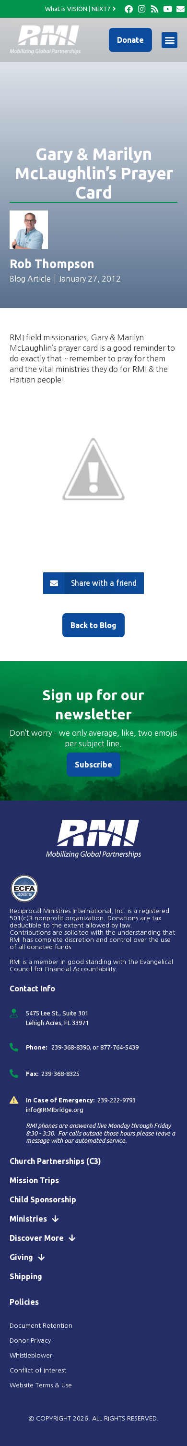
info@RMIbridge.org (54, 1109)
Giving (21, 1257)
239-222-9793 (116, 1100)
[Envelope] (180, 9)
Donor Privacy (30, 1340)
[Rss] (155, 9)
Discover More (37, 1238)
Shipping (26, 1276)
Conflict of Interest (39, 1370)
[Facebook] (129, 9)
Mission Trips (34, 1180)
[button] (169, 40)
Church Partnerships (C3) (55, 1161)
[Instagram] (142, 9)
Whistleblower (31, 1355)
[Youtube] (168, 9)
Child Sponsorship (43, 1199)
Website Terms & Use (41, 1385)
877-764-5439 (119, 1047)
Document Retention (41, 1325)
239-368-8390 (70, 1047)
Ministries (28, 1218)
